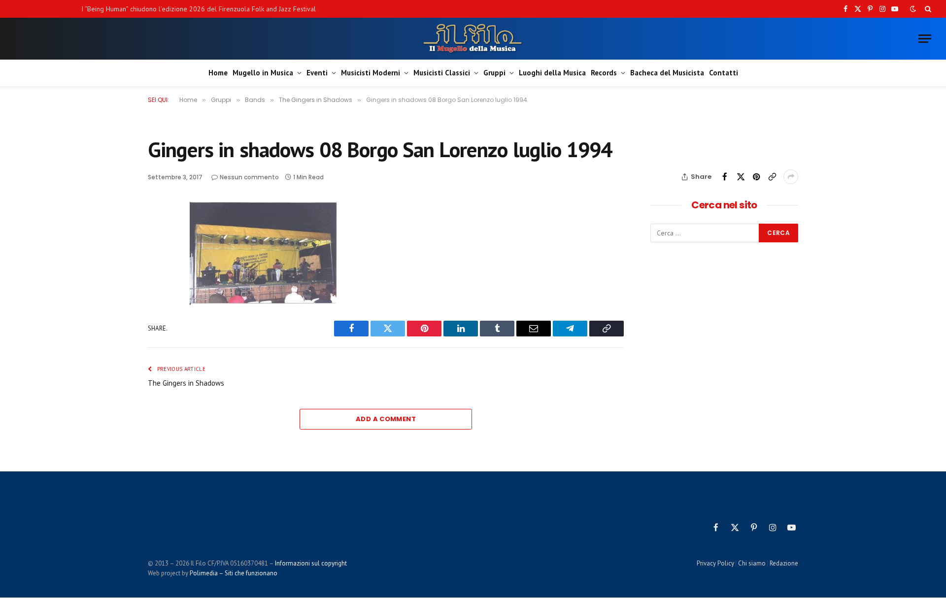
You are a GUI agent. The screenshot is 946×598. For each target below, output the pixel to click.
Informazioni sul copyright (311, 563)
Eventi (317, 72)
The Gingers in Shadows (186, 383)
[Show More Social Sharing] (790, 176)
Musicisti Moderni (370, 72)
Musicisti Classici (441, 72)
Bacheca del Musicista (667, 72)
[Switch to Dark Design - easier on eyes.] (913, 8)
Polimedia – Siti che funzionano (233, 573)
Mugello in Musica (263, 72)
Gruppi (494, 72)
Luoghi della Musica (552, 72)
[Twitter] (157, 256)
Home (218, 72)
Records (604, 72)
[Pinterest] (157, 279)
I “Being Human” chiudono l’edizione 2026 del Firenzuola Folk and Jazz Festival (198, 8)
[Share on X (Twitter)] (740, 176)
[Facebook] (157, 234)
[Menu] (924, 39)
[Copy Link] (772, 176)
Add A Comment (386, 419)
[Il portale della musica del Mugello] (473, 39)
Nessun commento (249, 177)
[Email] (157, 302)
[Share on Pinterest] (756, 176)
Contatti (723, 72)
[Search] (927, 9)
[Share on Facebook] (724, 176)
